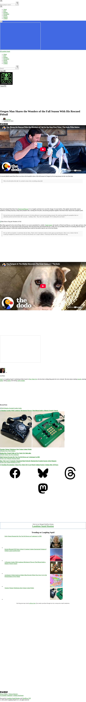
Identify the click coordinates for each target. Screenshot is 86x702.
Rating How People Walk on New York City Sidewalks (15, 453)
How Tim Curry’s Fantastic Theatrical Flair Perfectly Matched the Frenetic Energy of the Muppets (28, 461)
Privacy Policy (4, 694)
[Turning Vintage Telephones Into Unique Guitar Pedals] (32, 447)
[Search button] (17, 67)
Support (5, 62)
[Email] (7, 124)
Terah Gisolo (48, 225)
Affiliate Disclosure (18, 695)
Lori (1, 379)
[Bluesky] (3, 124)
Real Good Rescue (23, 209)
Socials (5, 60)
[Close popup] (1, 21)
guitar (1, 380)
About (5, 54)
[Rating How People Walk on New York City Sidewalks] (7, 451)
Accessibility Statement (6, 695)
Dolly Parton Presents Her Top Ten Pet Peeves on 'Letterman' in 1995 (23, 536)
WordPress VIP (26, 698)
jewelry (79, 379)
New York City (33, 379)
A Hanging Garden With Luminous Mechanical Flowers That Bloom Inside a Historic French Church (29, 410)
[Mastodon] (43, 494)
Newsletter (6, 59)
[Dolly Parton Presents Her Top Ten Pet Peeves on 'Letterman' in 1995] (56, 547)
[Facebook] (1, 124)
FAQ (4, 56)
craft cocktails (21, 380)
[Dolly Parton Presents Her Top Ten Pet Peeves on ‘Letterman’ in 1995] (9, 454)
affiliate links (32, 603)
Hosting (5, 57)
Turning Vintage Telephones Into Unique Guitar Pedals (15, 449)
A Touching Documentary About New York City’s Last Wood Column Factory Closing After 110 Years (29, 464)
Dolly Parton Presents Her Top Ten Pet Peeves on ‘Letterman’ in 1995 (20, 457)
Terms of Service (13, 694)
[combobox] (8, 68)
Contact (5, 63)
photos (9, 380)
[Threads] (5, 124)
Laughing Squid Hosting (43, 526)
